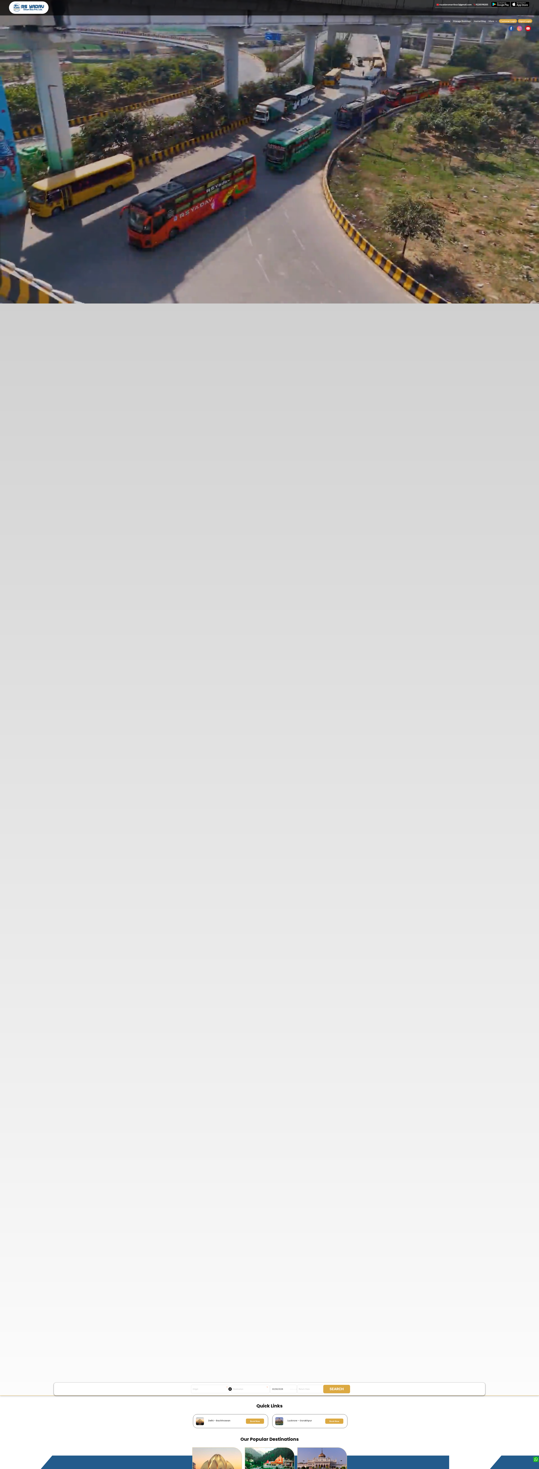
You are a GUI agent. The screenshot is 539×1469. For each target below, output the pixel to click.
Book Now (255, 1421)
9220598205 (482, 4)
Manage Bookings (462, 21)
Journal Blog (480, 21)
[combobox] (210, 1389)
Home (447, 21)
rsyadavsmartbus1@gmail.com (455, 4)
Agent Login (525, 21)
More (491, 21)
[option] (270, 1421)
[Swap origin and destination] (230, 1389)
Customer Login (508, 21)
